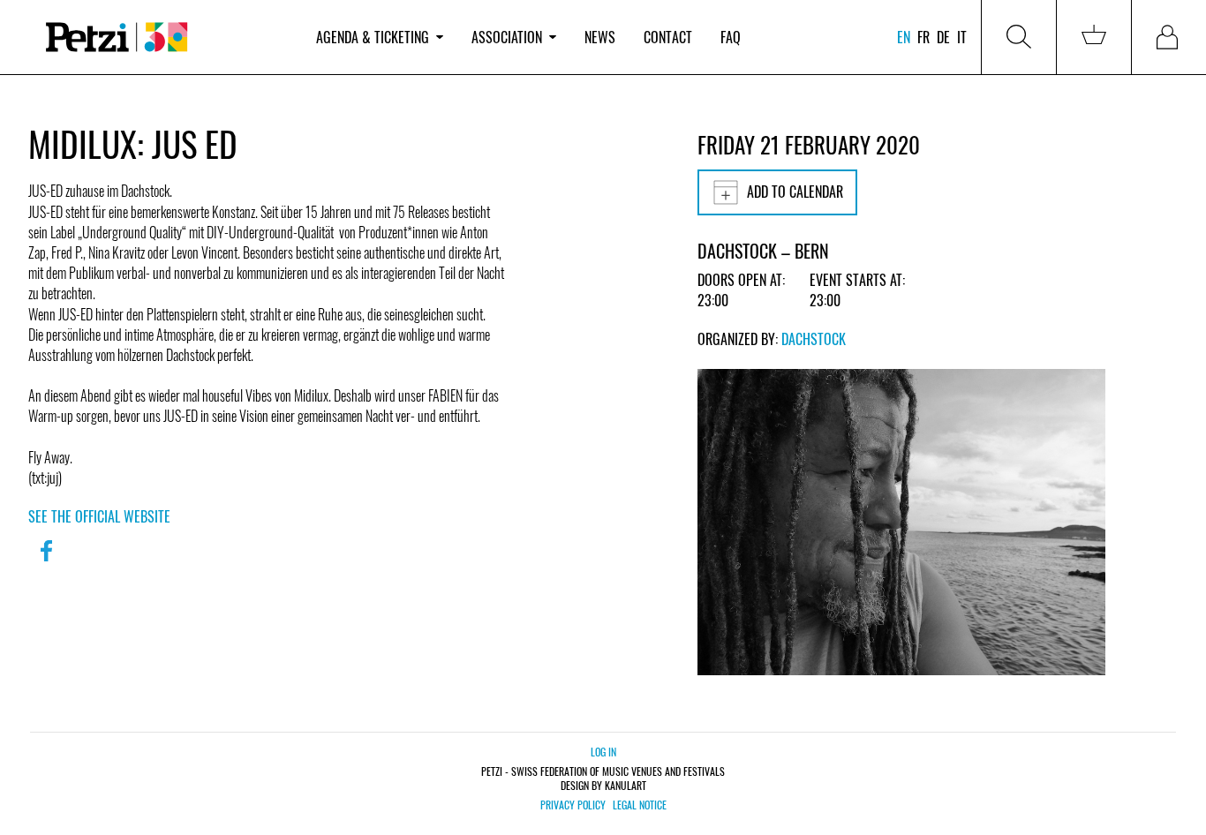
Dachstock (813, 339)
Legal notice (640, 805)
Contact (668, 37)
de (943, 37)
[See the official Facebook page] (46, 562)
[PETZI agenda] (165, 37)
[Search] (1019, 37)
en (903, 37)
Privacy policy (573, 805)
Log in (603, 751)
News (599, 37)
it (962, 37)
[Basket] (1094, 37)
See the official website (99, 516)
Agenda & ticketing (372, 37)
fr (923, 37)
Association (506, 37)
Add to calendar (795, 191)
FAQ (730, 37)
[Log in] (1169, 37)
